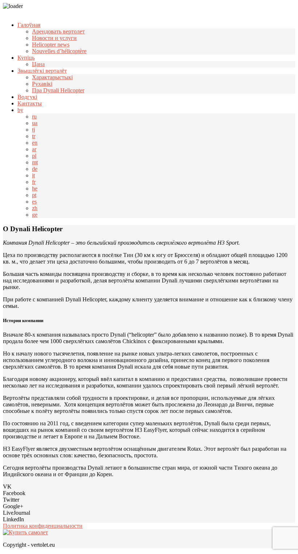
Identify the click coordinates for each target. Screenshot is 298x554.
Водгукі (27, 97)
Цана (38, 64)
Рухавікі (42, 84)
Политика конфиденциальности (42, 526)
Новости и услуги (54, 38)
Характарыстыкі (52, 77)
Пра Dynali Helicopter (58, 90)
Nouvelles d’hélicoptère (59, 51)
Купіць (26, 58)
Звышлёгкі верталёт (42, 71)
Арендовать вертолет (58, 31)
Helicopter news (50, 44)
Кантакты (29, 103)
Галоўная (28, 25)
